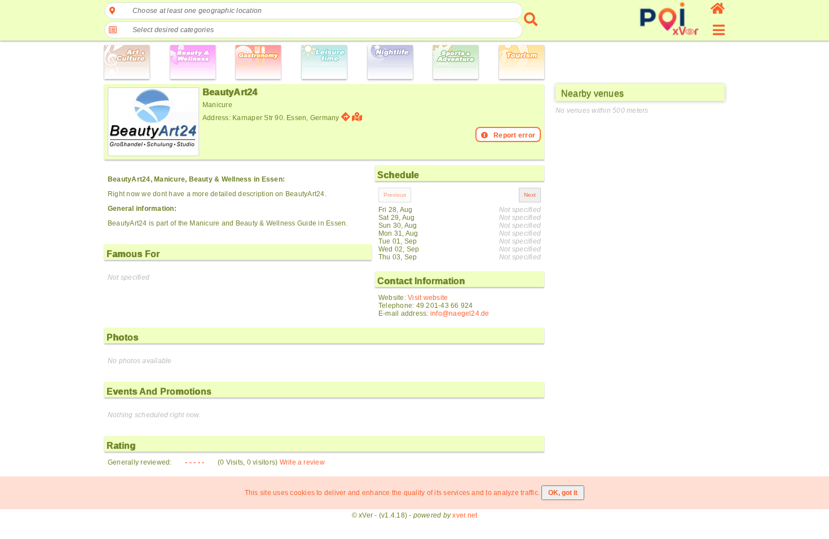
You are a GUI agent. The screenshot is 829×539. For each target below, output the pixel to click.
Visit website (428, 298)
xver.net (464, 515)
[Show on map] (358, 117)
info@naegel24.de (460, 313)
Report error (514, 135)
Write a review (302, 462)
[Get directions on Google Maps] (345, 117)
